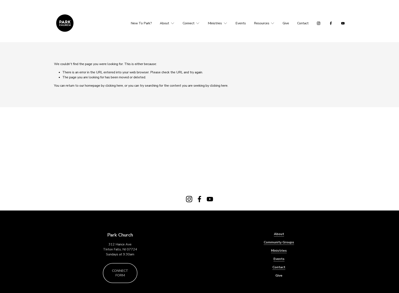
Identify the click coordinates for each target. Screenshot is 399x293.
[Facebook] (331, 23)
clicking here (114, 85)
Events (240, 23)
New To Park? (141, 23)
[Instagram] (318, 23)
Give (286, 23)
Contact (303, 23)
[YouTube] (343, 23)
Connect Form (120, 273)
